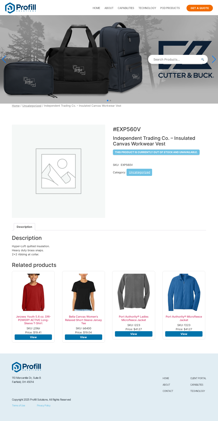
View (33, 337)
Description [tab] (24, 226)
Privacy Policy (43, 405)
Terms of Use (18, 405)
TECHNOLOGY (147, 8)
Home (96, 8)
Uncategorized (31, 105)
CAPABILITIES (126, 8)
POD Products (170, 8)
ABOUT (108, 8)
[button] (107, 100)
